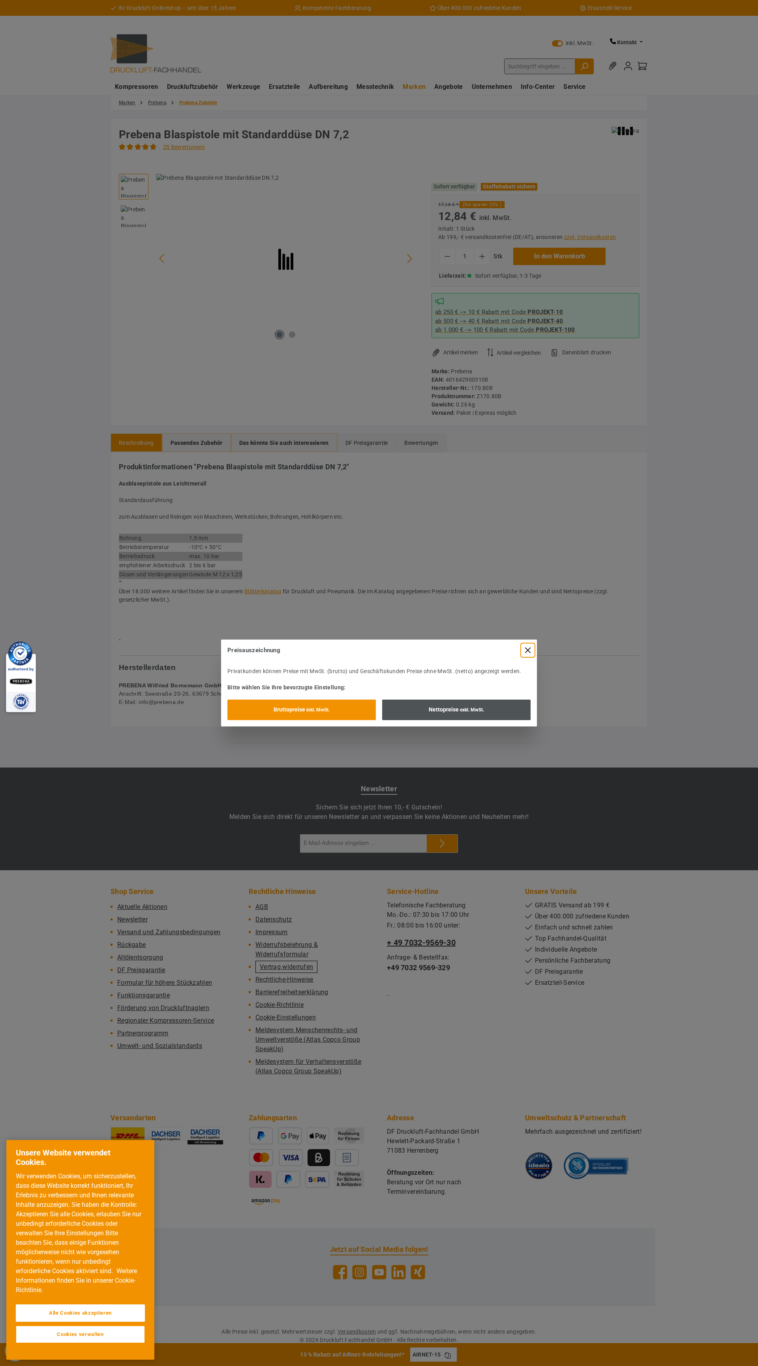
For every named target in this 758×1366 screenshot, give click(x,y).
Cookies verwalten (80, 1334)
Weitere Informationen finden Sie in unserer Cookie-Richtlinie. (76, 1280)
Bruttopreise (302, 709)
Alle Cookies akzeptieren (80, 1313)
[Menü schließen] (528, 650)
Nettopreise (456, 709)
